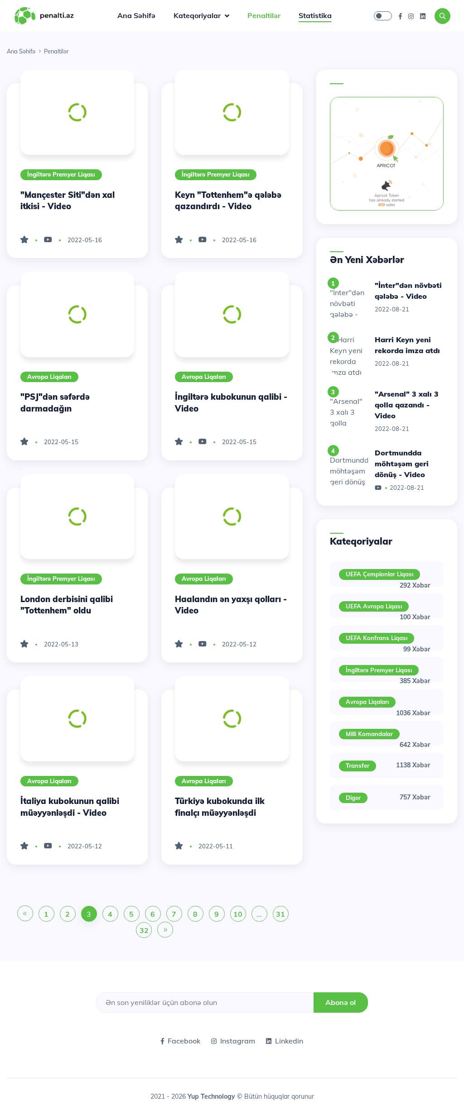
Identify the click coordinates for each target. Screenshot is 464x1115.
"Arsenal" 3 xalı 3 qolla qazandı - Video (407, 404)
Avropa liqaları (49, 376)
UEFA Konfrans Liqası (376, 637)
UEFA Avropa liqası (374, 606)
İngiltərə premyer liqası (61, 174)
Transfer (357, 765)
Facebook (184, 1040)
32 (144, 930)
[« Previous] (25, 914)
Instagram (237, 1040)
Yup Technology (212, 1096)
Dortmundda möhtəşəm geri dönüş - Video (402, 463)
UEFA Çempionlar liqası (379, 574)
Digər (353, 797)
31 (280, 914)
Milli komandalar (369, 733)
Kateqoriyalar (198, 15)
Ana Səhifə (136, 15)
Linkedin (289, 1040)
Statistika (315, 15)
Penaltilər (263, 15)
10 (237, 914)
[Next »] (165, 930)
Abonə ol (340, 1002)
